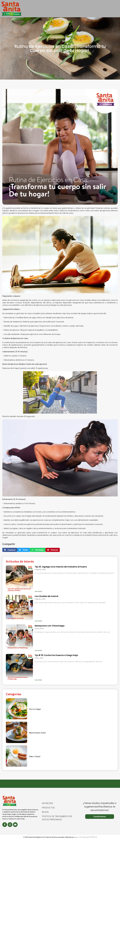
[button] (117, 9)
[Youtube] (15, 824)
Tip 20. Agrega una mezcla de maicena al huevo (61, 566)
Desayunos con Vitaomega (49, 625)
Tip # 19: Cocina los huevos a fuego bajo (56, 655)
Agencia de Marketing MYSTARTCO (85, 837)
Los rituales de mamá (46, 596)
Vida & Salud (34, 756)
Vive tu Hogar (35, 709)
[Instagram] (10, 824)
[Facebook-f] (4, 824)
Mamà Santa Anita (37, 732)
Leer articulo (38, 591)
